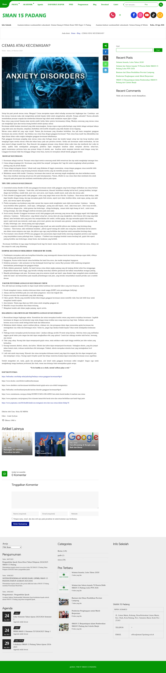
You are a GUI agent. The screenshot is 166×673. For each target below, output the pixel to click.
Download (105, 4)
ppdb (60, 555)
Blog (94, 4)
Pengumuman (83, 4)
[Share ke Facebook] (105, 52)
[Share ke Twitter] (105, 58)
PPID (71, 4)
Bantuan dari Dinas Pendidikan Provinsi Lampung (135, 72)
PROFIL (15, 4)
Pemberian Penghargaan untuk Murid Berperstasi (134, 76)
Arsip (5, 543)
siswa (60, 560)
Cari (118, 46)
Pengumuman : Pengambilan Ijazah (15, 595)
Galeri (116, 4)
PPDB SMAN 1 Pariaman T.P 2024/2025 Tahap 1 (32, 631)
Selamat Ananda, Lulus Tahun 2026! (130, 62)
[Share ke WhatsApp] (105, 64)
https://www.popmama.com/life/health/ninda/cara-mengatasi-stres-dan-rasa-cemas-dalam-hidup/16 (35, 403)
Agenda (40, 4)
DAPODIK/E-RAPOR (56, 4)
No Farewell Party (44, 453)
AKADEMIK (28, 4)
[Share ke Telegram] (105, 70)
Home (4, 4)
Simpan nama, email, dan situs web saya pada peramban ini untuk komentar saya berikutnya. (45, 519)
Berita (60, 551)
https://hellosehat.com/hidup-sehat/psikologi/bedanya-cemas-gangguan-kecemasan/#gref (32, 376)
